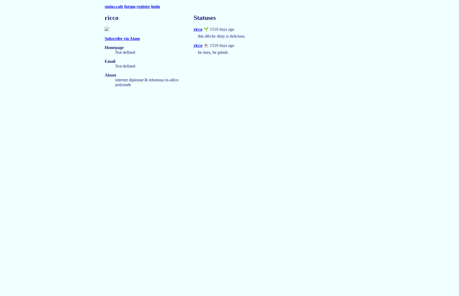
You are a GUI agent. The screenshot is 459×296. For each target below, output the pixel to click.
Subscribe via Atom (122, 38)
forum (129, 6)
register (143, 6)
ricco (198, 29)
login (155, 6)
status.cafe (114, 6)
